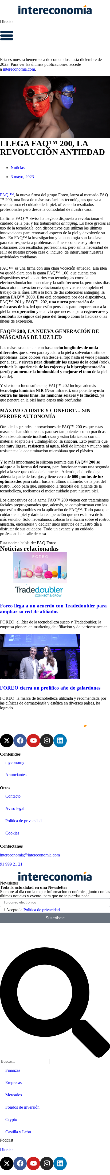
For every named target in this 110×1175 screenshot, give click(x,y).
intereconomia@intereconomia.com (30, 855)
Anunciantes (15, 774)
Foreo (51, 543)
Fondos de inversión (22, 1107)
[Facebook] (20, 740)
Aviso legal (14, 808)
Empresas (13, 1082)
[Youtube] (33, 740)
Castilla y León (18, 1132)
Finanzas (12, 1070)
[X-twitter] (6, 740)
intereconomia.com (19, 69)
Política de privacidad (23, 820)
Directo (6, 21)
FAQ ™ (7, 195)
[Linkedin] (60, 740)
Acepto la (33, 910)
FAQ (41, 543)
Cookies (12, 833)
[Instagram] (46, 740)
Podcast (6, 1140)
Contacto (13, 796)
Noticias (18, 167)
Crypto (11, 1119)
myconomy (14, 762)
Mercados (13, 1095)
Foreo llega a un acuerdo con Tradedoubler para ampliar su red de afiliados (53, 608)
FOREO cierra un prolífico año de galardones (50, 688)
